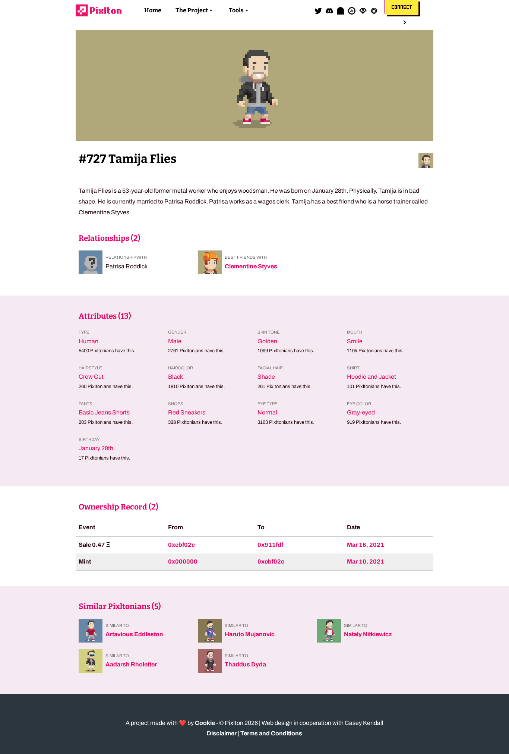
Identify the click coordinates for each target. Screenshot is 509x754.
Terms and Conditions (271, 733)
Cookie (205, 723)
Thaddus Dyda (245, 664)
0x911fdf (270, 545)
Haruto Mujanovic (250, 634)
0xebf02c (181, 545)
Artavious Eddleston (134, 634)
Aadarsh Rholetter (131, 664)
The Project (192, 10)
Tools (236, 10)
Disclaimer (222, 733)
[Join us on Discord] (329, 10)
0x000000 (182, 561)
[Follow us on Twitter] (318, 10)
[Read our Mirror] (340, 10)
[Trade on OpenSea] (351, 10)
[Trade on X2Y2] (374, 10)
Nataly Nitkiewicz (368, 634)
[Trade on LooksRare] (363, 10)
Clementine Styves (251, 266)
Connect (402, 7)
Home (152, 10)
